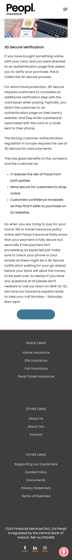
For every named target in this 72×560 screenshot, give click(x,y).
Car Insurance (36, 368)
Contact (36, 434)
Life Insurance (35, 360)
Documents (35, 480)
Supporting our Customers (35, 464)
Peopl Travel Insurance (36, 376)
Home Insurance (36, 352)
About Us (36, 418)
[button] (65, 9)
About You (36, 426)
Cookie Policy (36, 472)
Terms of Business (36, 496)
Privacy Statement (36, 488)
